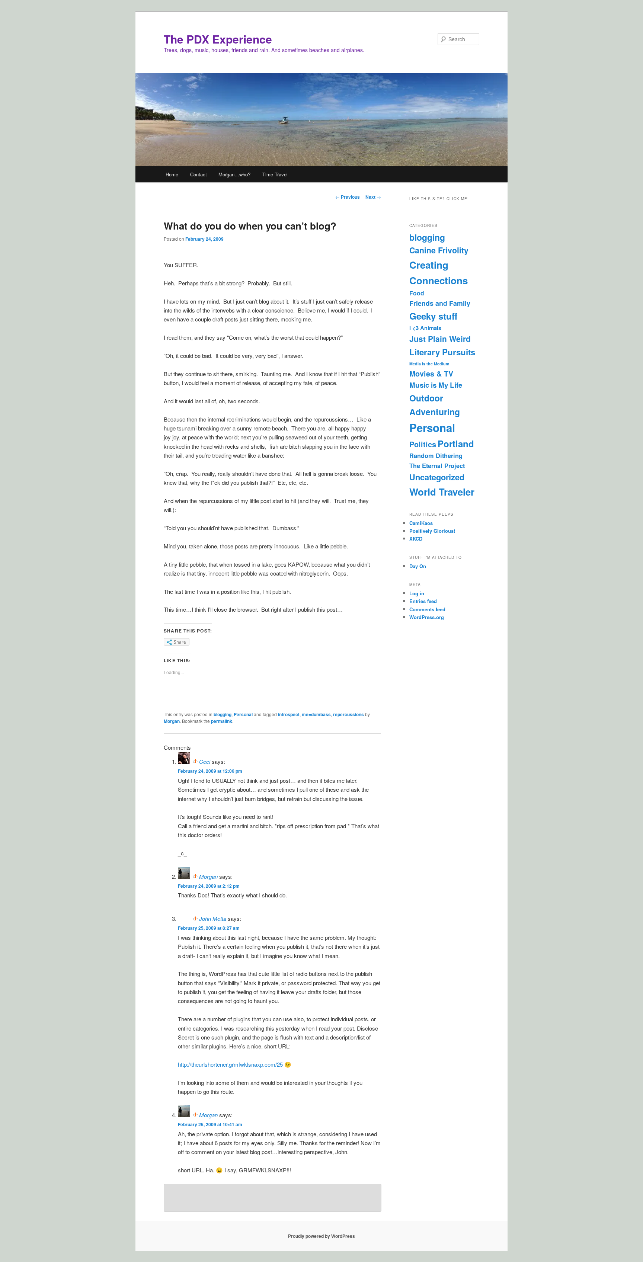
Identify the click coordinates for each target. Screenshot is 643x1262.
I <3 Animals (425, 328)
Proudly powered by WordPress (321, 1236)
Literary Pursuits (442, 352)
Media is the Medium (429, 363)
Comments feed (427, 609)
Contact (198, 174)
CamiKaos (421, 522)
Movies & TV (431, 373)
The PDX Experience (218, 39)
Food (416, 293)
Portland (456, 443)
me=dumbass (316, 714)
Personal (243, 714)
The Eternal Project (437, 465)
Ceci (204, 761)
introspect (289, 714)
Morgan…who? (234, 174)
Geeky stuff (433, 316)
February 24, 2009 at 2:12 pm (209, 886)
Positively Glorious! (432, 530)
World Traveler (441, 492)
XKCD (415, 538)
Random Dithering (436, 455)
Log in (416, 593)
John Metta (212, 918)
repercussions (348, 714)
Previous (347, 196)
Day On (417, 566)
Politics (422, 444)
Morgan (172, 721)
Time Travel (275, 174)
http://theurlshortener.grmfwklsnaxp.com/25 (230, 1064)
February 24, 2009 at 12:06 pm (210, 771)
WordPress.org (426, 617)
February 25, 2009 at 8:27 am (209, 928)
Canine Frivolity (438, 250)
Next (373, 196)
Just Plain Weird (440, 338)
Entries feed (423, 601)
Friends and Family (439, 303)
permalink (221, 721)
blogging (222, 714)
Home (172, 174)
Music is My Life (435, 385)
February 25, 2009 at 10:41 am (210, 1124)
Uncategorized (436, 477)
